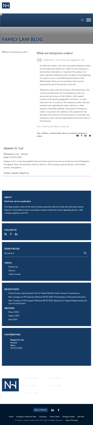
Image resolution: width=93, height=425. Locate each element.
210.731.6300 (55, 386)
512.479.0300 (32, 378)
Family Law (65, 127)
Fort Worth (54, 375)
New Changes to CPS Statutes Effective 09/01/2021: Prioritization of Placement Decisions (47, 297)
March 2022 (13, 312)
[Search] (82, 20)
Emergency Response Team (26, 417)
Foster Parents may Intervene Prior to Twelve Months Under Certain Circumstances (44, 293)
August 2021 (13, 316)
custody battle (55, 133)
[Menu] (89, 20)
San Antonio (54, 383)
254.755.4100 (16, 157)
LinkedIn (15, 173)
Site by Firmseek (72, 420)
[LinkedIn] (16, 235)
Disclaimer (43, 417)
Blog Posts (24, 173)
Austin (28, 375)
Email (6, 157)
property (73, 133)
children (44, 133)
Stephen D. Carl (77, 60)
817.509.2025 (55, 378)
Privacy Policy (55, 417)
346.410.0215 (32, 386)
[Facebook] (11, 235)
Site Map (80, 417)
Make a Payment (40, 410)
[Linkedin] (52, 410)
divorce (65, 133)
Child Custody (47, 127)
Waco (12, 345)
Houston (29, 383)
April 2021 (12, 319)
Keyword (9, 253)
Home (11, 417)
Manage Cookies (68, 417)
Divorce (57, 127)
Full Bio (7, 173)
